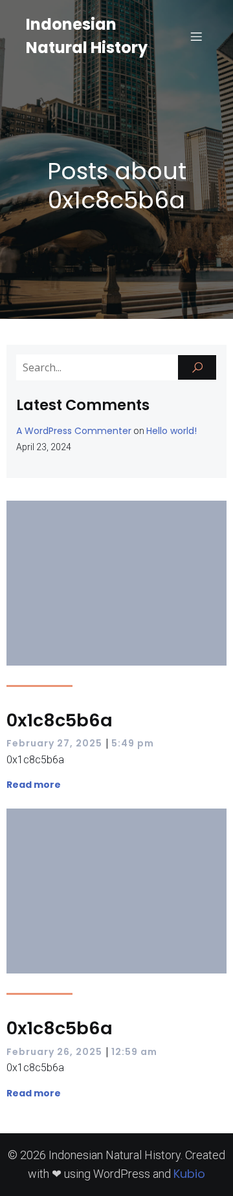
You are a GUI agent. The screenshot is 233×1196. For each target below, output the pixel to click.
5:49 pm (132, 743)
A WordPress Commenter (73, 430)
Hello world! (171, 430)
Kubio (189, 1174)
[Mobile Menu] (196, 36)
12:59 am (134, 1051)
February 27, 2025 (54, 743)
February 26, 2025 (54, 1051)
